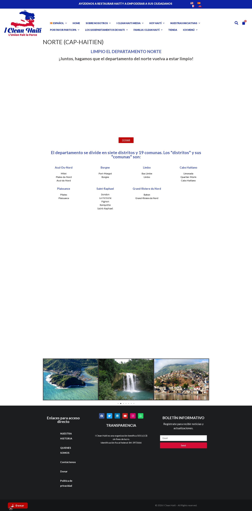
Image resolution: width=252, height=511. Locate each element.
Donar (64, 471)
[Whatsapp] (140, 416)
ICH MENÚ (189, 29)
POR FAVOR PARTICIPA (63, 29)
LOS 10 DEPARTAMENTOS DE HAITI (105, 29)
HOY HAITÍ (155, 23)
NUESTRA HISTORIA (66, 436)
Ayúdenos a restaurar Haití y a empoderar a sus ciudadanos (125, 3)
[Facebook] (101, 416)
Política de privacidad (66, 483)
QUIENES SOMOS (65, 450)
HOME (76, 23)
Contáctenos (68, 462)
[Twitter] (109, 416)
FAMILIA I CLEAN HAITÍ (147, 29)
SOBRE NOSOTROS (97, 23)
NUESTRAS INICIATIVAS (183, 23)
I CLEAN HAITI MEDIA (129, 23)
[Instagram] (132, 416)
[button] (46, 380)
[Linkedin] (117, 416)
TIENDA (172, 29)
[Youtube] (125, 416)
